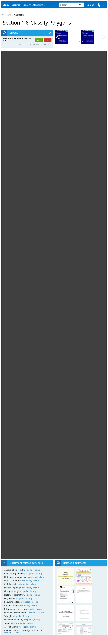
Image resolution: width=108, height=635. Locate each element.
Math (8, 15)
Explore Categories (33, 4)
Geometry (19, 15)
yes (38, 40)
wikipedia (28, 570)
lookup (37, 570)
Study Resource (11, 4)
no (48, 40)
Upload (90, 4)
